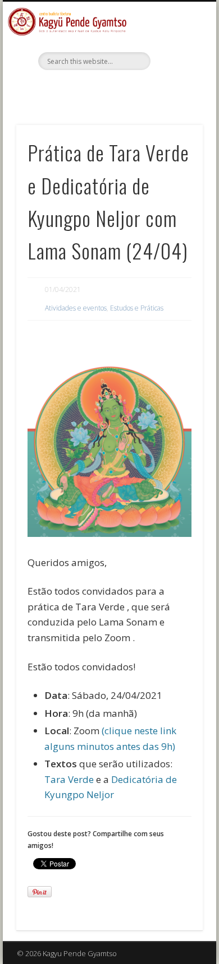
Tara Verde (69, 779)
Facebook (108, 89)
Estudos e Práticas (136, 308)
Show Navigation (175, 100)
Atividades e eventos (76, 308)
